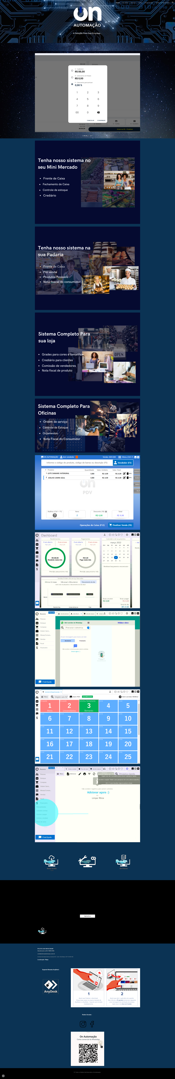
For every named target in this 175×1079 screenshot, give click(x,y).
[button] (173, 2)
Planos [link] (140, 2)
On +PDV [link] (125, 2)
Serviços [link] (133, 2)
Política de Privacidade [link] (162, 2)
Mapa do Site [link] (149, 2)
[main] (87, 34)
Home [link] (118, 2)
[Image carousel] (87, 94)
